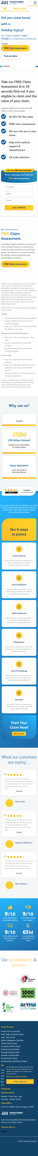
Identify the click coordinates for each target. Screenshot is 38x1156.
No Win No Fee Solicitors (10, 1031)
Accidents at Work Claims (10, 1046)
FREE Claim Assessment (15, 48)
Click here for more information (16, 1076)
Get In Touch (19, 734)
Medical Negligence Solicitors (12, 1040)
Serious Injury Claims (9, 1043)
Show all (19, 791)
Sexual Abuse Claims (9, 1058)
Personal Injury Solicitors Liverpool (14, 1061)
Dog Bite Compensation (10, 1055)
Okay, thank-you (20, 1081)
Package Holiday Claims (10, 1052)
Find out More (10, 56)
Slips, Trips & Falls (8, 1037)
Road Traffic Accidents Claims (12, 1034)
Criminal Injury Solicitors (10, 1049)
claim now (19, 8)
